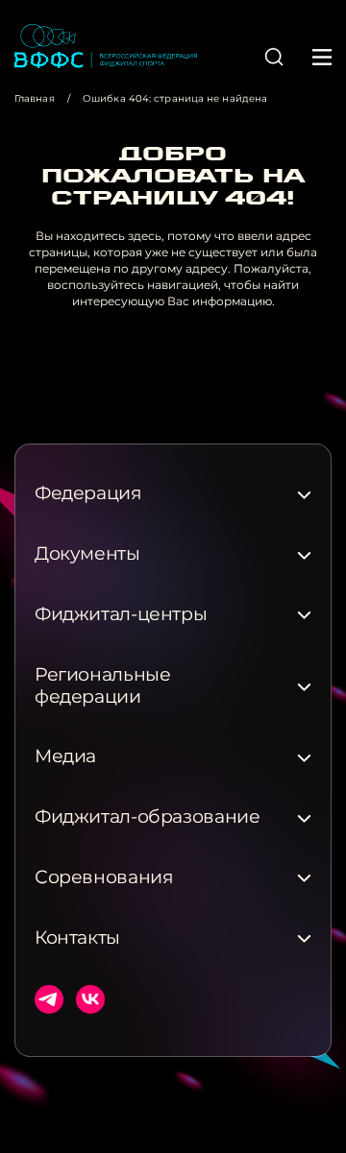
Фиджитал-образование (147, 817)
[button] (274, 56)
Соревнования (104, 877)
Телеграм (49, 999)
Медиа (65, 756)
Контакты (77, 938)
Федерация (88, 493)
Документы (87, 553)
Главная (34, 98)
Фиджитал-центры (121, 614)
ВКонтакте (90, 999)
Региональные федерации (102, 686)
